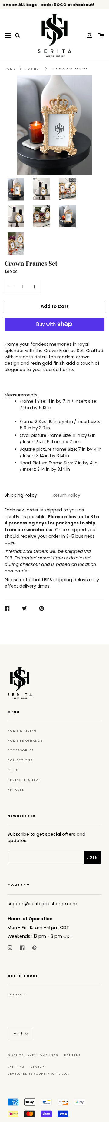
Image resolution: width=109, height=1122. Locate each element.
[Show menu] (8, 35)
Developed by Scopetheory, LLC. (38, 1074)
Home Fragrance (25, 740)
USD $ (18, 1033)
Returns (72, 1055)
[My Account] (86, 35)
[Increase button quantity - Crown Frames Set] (33, 287)
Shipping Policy (21, 495)
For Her (33, 69)
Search (38, 1067)
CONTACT (16, 994)
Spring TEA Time (24, 780)
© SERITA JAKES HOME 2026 (33, 1055)
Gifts (13, 770)
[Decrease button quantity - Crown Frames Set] (12, 287)
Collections (20, 760)
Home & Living (22, 731)
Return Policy (66, 495)
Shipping (16, 1067)
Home (10, 69)
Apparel (16, 790)
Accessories (21, 750)
